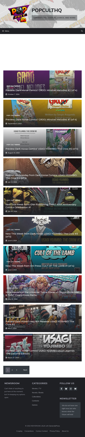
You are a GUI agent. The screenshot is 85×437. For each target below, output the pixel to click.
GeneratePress (54, 426)
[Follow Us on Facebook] (61, 389)
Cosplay (19, 431)
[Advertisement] (42, 53)
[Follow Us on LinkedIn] (75, 389)
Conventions (29, 431)
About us (65, 431)
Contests (35, 401)
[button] (82, 31)
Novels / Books (37, 393)
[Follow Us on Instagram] (70, 389)
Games (35, 405)
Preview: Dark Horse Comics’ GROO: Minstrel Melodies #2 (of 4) (41, 90)
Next (25, 370)
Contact (45, 431)
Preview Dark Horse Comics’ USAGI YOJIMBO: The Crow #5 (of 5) (42, 149)
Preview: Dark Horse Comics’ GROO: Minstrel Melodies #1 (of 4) (41, 119)
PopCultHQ (47, 10)
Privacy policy (55, 431)
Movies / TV (36, 388)
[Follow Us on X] (66, 389)
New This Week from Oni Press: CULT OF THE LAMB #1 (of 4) (40, 266)
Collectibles (36, 397)
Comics (39, 431)
